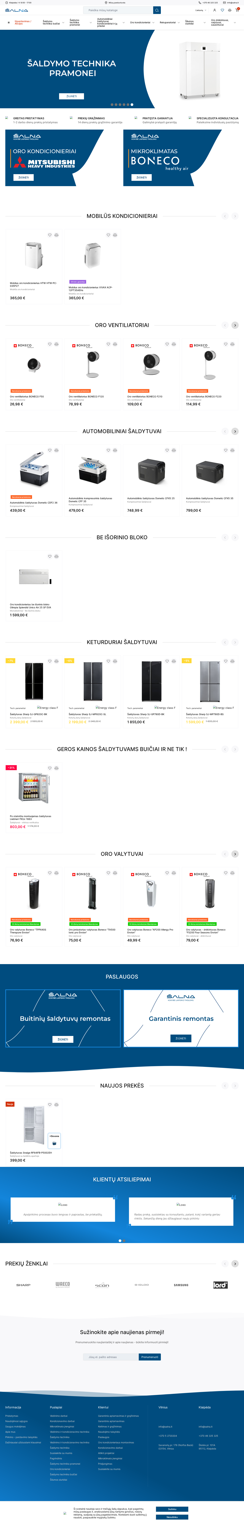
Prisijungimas (105, 1463)
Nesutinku (172, 1517)
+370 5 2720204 (168, 1435)
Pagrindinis (56, 1458)
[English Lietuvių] (200, 10)
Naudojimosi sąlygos (16, 1421)
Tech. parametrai (18, 708)
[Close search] (148, 10)
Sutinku (172, 1509)
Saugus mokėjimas (15, 1426)
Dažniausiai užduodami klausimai (23, 1442)
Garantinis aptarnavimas (111, 1421)
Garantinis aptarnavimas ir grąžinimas (118, 1415)
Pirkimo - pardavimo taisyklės (21, 1437)
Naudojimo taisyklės (109, 1431)
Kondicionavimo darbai (62, 1421)
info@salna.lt (165, 1426)
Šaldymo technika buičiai (63, 1474)
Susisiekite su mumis (61, 1453)
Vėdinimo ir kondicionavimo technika (69, 1431)
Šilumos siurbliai (58, 1479)
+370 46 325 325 (208, 1435)
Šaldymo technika (59, 1437)
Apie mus (10, 1431)
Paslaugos (103, 1437)
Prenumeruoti (149, 1357)
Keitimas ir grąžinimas (110, 1426)
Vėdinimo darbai (58, 1415)
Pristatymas (11, 1415)
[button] (112, 104)
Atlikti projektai (106, 1453)
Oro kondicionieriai (60, 1469)
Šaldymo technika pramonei (65, 1463)
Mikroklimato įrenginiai (62, 1426)
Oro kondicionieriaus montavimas (116, 1442)
